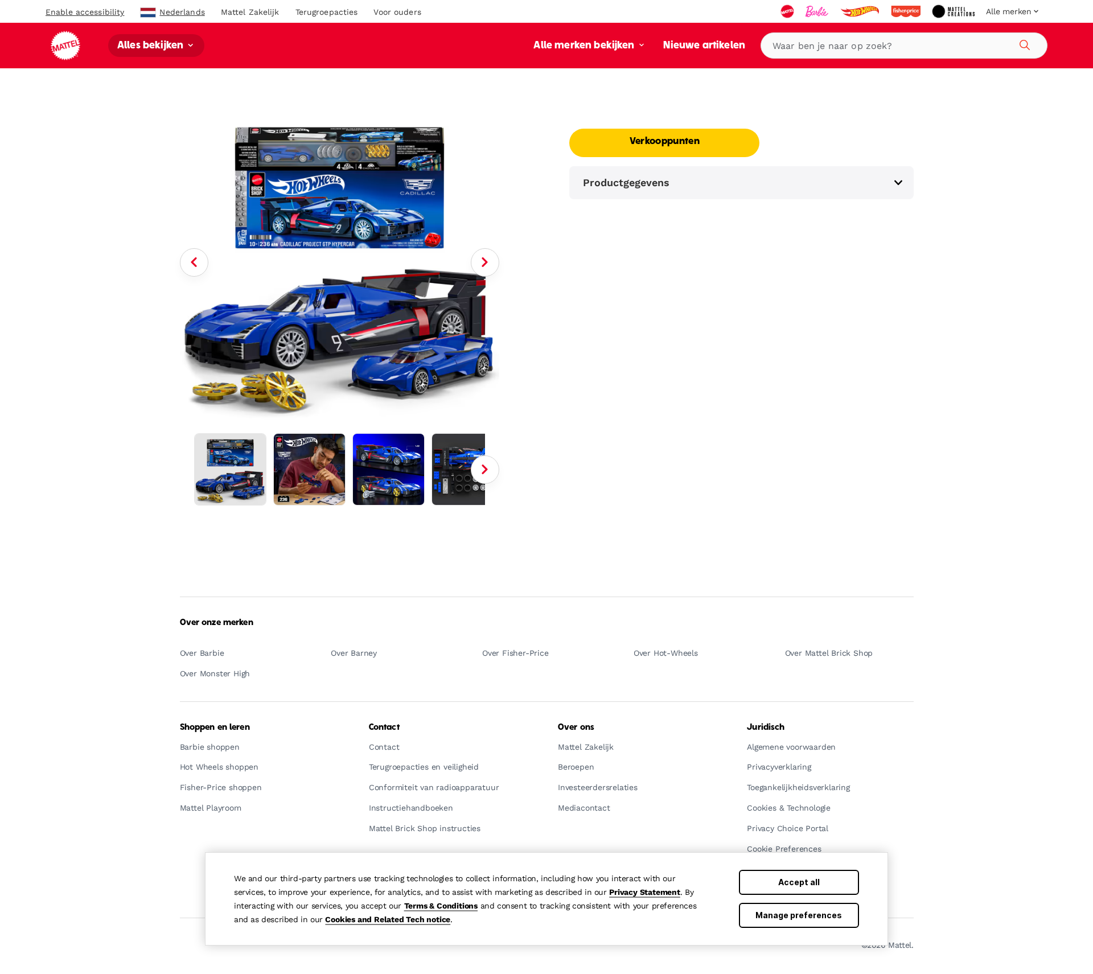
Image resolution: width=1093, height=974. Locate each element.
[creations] (954, 11)
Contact (384, 727)
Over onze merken (216, 623)
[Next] (485, 262)
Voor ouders (397, 12)
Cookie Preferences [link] (784, 849)
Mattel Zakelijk (250, 12)
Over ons (576, 727)
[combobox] (904, 45)
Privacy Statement (644, 892)
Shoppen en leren (215, 727)
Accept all (799, 882)
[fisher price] (906, 11)
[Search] (1023, 43)
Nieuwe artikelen (704, 46)
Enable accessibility (85, 12)
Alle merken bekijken (584, 46)
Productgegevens (626, 182)
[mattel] (788, 11)
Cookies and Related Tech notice (387, 919)
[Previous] (194, 262)
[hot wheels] (860, 11)
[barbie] (818, 11)
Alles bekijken (151, 46)
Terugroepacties (326, 12)
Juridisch (765, 727)
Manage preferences (798, 915)
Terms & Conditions (441, 905)
